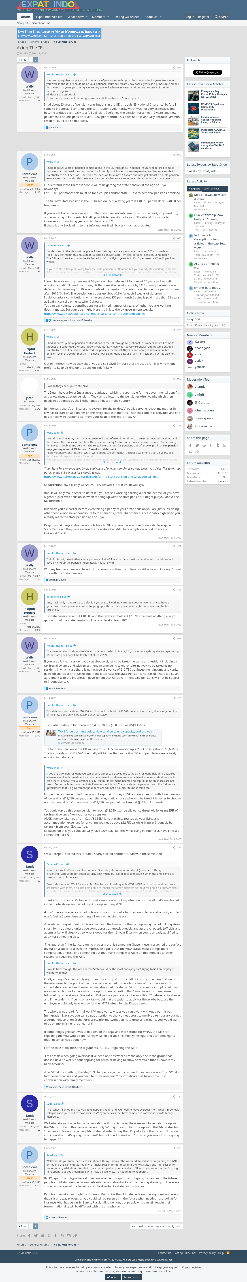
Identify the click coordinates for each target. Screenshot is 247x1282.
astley (199, 361)
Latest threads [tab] (211, 188)
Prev (23, 59)
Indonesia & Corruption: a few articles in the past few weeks (209, 241)
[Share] (173, 67)
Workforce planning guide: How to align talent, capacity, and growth (105, 731)
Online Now (195, 313)
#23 (179, 238)
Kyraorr (200, 342)
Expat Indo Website (49, 17)
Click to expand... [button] (113, 274)
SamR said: (53, 1103)
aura (198, 354)
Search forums (41, 23)
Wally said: (52, 162)
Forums (25, 17)
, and (73, 320)
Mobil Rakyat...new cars (210, 195)
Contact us (164, 1253)
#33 (179, 1148)
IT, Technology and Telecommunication (206, 280)
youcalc (200, 367)
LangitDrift (193, 319)
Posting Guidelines (126, 17)
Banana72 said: (55, 864)
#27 (179, 546)
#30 (179, 698)
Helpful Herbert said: (59, 74)
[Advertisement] (100, 142)
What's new (76, 17)
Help (221, 1253)
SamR (23, 53)
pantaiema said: (56, 245)
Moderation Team (199, 379)
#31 (179, 847)
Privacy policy (207, 1253)
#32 (179, 1096)
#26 (179, 425)
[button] (86, 16)
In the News (201, 209)
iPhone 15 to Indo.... (207, 288)
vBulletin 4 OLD (29, 1253)
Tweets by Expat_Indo (202, 171)
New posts (23, 23)
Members (98, 17)
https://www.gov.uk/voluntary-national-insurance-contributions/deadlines (94, 314)
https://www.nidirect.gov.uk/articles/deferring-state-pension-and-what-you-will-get (101, 477)
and (65, 1087)
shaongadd (202, 348)
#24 (179, 330)
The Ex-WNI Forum (205, 230)
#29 (179, 638)
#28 (179, 589)
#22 (179, 154)
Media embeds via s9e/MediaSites (155, 1259)
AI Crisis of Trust (205, 264)
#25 (179, 378)
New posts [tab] (194, 188)
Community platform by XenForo (105, 1259)
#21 (179, 67)
